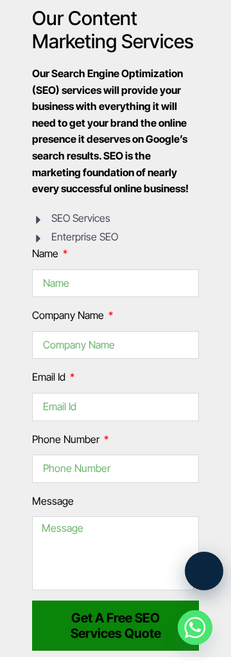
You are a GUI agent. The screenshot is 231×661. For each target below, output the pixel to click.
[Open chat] (204, 571)
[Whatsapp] (195, 627)
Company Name (69, 315)
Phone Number (67, 439)
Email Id (50, 376)
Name (46, 253)
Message (53, 500)
